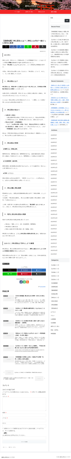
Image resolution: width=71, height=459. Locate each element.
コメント (5, 396)
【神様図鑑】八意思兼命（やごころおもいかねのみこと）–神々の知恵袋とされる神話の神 (59, 110)
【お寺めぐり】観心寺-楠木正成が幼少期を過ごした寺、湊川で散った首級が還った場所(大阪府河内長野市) (60, 43)
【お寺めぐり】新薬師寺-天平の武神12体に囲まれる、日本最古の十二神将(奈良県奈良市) (60, 73)
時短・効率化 (6, 263)
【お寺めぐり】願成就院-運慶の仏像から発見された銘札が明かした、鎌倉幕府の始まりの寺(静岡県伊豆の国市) (60, 53)
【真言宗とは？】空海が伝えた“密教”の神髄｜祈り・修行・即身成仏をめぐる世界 (59, 100)
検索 (51, 18)
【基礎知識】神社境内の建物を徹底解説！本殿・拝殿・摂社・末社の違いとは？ (59, 122)
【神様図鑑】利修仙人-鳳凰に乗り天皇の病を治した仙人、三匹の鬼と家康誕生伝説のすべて (60, 34)
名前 (4, 412)
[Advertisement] (24, 27)
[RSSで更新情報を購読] (27, 282)
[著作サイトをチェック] (21, 282)
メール (5, 418)
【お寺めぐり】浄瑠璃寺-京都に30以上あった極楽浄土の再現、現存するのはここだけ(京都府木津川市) (60, 64)
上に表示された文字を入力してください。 (14, 435)
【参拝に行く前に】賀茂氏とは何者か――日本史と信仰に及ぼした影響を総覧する (59, 88)
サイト (4, 423)
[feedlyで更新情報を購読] (24, 282)
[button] (42, 46)
